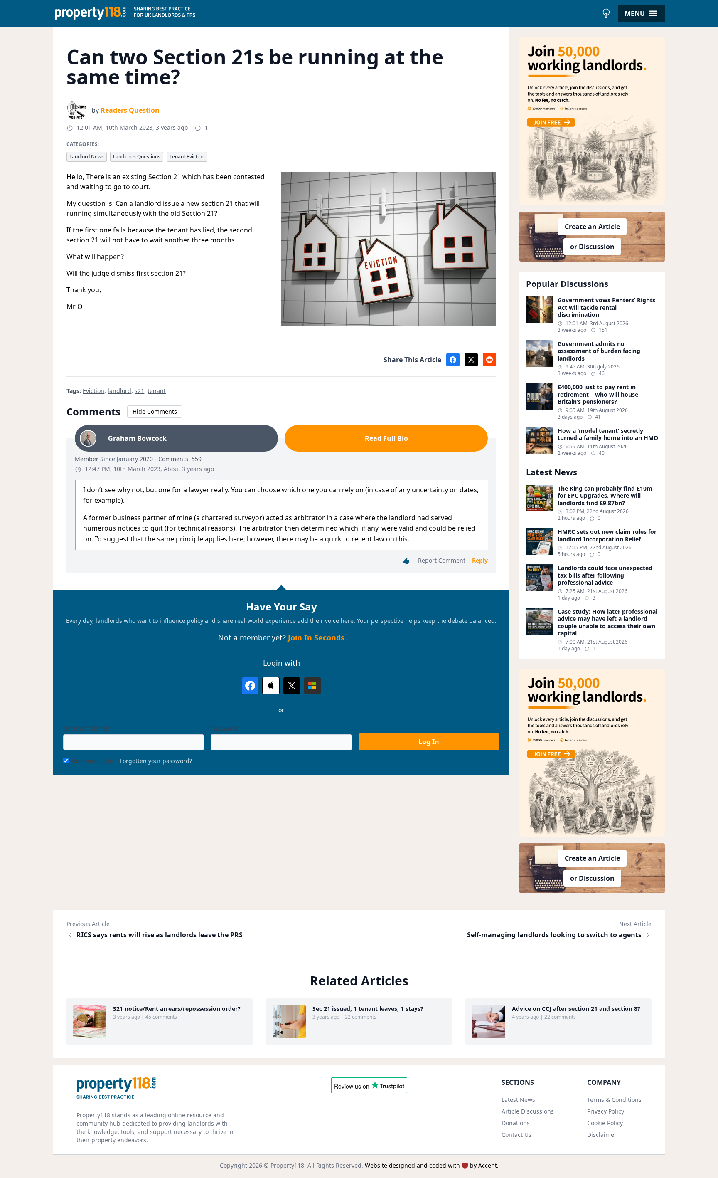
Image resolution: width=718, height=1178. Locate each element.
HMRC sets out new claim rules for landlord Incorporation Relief (607, 535)
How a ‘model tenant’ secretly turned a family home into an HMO (608, 434)
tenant (157, 391)
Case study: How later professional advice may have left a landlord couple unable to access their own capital (607, 622)
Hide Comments (155, 411)
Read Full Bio (386, 438)
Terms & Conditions (614, 1100)
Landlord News (86, 156)
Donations (516, 1123)
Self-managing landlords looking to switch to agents (554, 934)
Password (224, 728)
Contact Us (516, 1134)
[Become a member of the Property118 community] (592, 121)
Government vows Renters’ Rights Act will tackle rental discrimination (606, 307)
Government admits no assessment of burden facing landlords (599, 351)
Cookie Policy (605, 1123)
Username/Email (86, 728)
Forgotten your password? (156, 761)
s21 (139, 391)
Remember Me (92, 761)
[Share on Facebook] (453, 359)
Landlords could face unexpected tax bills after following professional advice (605, 575)
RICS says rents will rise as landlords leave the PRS (159, 934)
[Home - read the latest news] (325, 13)
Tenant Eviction (187, 156)
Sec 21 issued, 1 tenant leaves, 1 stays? (367, 1009)
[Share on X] (471, 359)
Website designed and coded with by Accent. (432, 1165)
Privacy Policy (605, 1111)
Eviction (93, 391)
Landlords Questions (136, 156)
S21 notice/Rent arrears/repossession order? (177, 1009)
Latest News (518, 1100)
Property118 (287, 1165)
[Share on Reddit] (489, 359)
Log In (428, 741)
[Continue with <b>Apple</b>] (271, 685)
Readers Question (130, 110)
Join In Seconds (316, 637)
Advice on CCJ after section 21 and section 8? (576, 1009)
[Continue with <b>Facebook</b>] (250, 685)
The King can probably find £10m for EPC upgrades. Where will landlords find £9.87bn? (605, 496)
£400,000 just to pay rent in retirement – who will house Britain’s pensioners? (598, 394)
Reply (480, 560)
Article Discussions (528, 1111)
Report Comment (441, 560)
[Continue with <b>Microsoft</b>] (312, 685)
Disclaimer (602, 1134)
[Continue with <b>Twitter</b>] (291, 685)
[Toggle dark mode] (606, 13)
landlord (119, 391)
